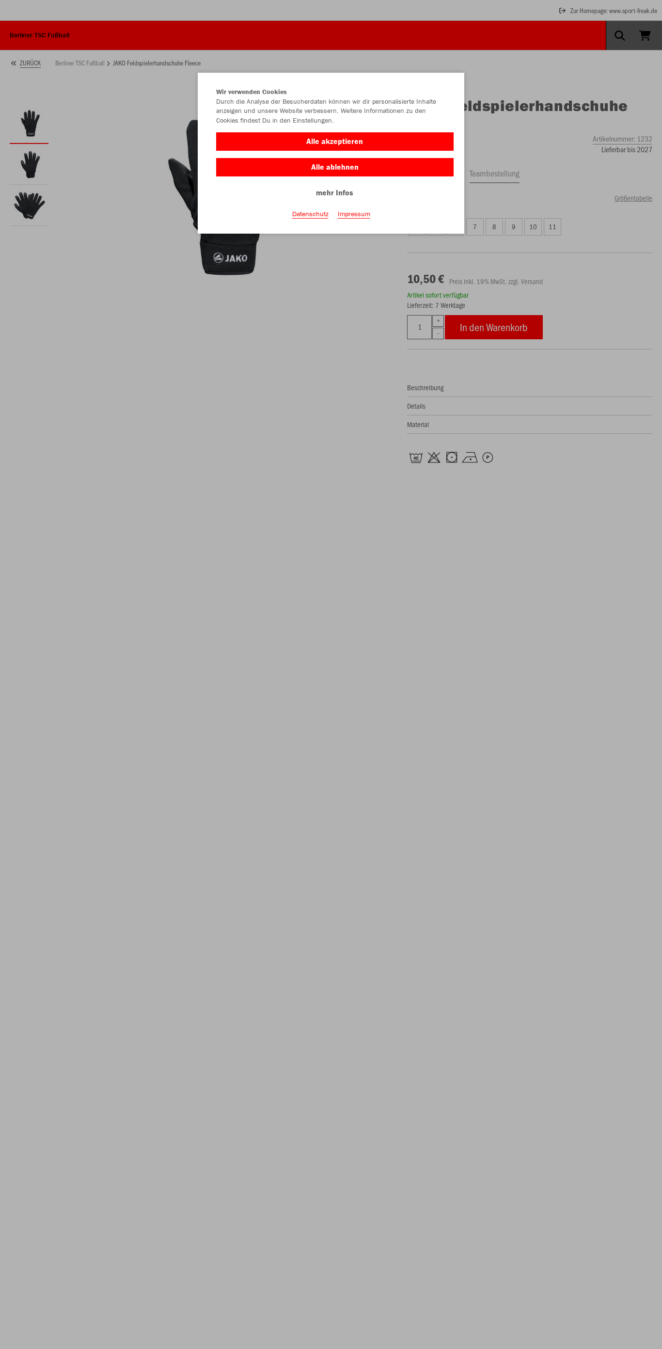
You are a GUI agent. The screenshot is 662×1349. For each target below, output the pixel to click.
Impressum (354, 213)
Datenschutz (310, 213)
